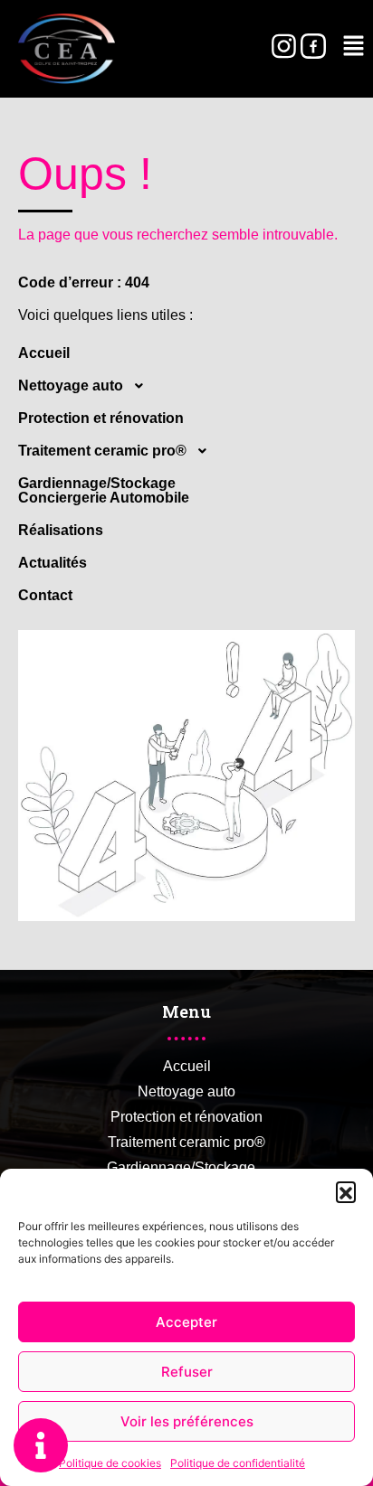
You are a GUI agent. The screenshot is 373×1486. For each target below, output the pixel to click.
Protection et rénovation (101, 418)
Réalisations (60, 530)
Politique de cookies (110, 1463)
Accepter (186, 1322)
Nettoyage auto (70, 385)
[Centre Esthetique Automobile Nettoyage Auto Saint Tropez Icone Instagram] (283, 46)
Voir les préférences (186, 1421)
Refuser (187, 1371)
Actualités (52, 562)
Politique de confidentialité (237, 1463)
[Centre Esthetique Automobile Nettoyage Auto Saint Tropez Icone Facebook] (313, 46)
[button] (346, 1191)
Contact (45, 595)
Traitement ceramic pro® (102, 450)
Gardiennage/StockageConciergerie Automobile (103, 490)
